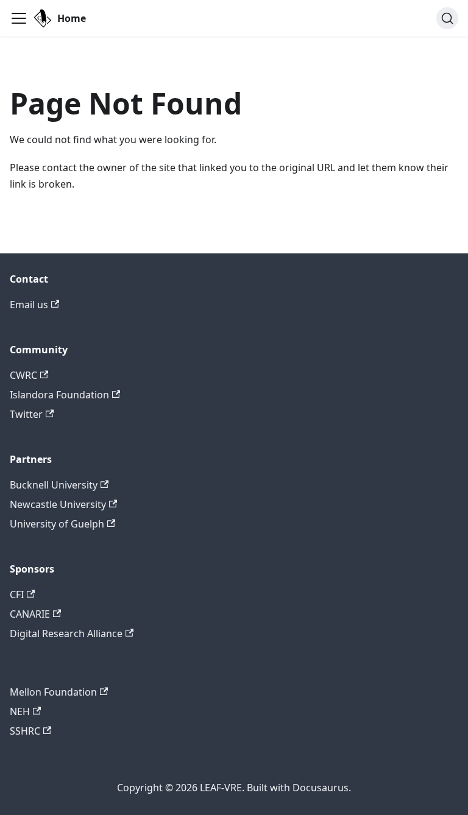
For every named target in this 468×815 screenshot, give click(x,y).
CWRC (23, 375)
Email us (29, 304)
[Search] (447, 18)
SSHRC (25, 731)
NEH (20, 711)
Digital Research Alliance (66, 633)
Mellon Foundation (53, 692)
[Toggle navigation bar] (19, 18)
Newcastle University (58, 504)
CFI (17, 594)
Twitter (26, 414)
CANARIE (30, 614)
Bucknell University (54, 485)
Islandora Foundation (59, 394)
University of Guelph (57, 524)
